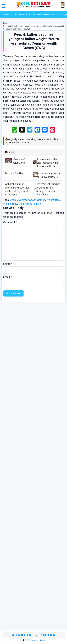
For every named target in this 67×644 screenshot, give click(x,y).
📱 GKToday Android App (33, 640)
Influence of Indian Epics (18, 161)
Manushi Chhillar (14, 173)
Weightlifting (10, 203)
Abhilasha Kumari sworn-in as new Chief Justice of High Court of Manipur (17, 189)
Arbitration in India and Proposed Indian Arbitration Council (48, 163)
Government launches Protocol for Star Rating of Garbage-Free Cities (48, 189)
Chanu (13, 199)
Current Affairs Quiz (44, 14)
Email (7, 277)
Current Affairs (22, 14)
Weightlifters (53, 199)
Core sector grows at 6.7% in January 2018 (49, 175)
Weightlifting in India (29, 203)
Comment (10, 222)
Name (7, 263)
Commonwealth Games (31, 199)
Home (6, 14)
